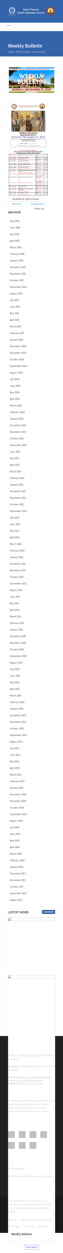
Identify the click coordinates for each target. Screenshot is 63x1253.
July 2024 (14, 379)
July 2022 (14, 517)
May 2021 (14, 603)
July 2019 (14, 748)
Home (10, 52)
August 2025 (16, 293)
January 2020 (16, 708)
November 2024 (18, 352)
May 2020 (14, 682)
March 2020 (15, 695)
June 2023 (15, 451)
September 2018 (18, 814)
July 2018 (14, 827)
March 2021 (15, 616)
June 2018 (15, 834)
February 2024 (17, 412)
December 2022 (18, 491)
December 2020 (18, 636)
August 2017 (16, 899)
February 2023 (17, 478)
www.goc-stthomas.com (30, 1083)
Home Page (29, 1226)
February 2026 (17, 254)
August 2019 (16, 741)
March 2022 (15, 544)
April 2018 (14, 847)
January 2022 (16, 557)
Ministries (43, 1226)
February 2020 (17, 702)
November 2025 (18, 273)
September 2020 (18, 656)
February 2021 (17, 623)
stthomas (16, 203)
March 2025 (15, 326)
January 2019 (16, 787)
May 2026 (14, 234)
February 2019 (17, 781)
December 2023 (18, 425)
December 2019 (18, 715)
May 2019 (14, 761)
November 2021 (18, 570)
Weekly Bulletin (21, 1234)
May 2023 (14, 458)
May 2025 (14, 313)
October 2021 (17, 577)
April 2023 (14, 464)
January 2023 (16, 484)
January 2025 (16, 339)
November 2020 (18, 642)
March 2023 (15, 471)
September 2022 (18, 511)
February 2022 (17, 550)
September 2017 (18, 893)
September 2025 (18, 286)
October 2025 (17, 280)
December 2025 (18, 267)
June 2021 (15, 596)
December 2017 (18, 873)
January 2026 (16, 260)
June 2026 (15, 227)
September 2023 (18, 445)
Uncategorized (22, 52)
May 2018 (14, 840)
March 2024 (15, 405)
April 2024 (14, 399)
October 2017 (17, 886)
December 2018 (18, 794)
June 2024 (15, 385)
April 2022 (14, 537)
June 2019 (15, 754)
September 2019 (18, 735)
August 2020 (16, 662)
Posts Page (13, 1226)
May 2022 (14, 530)
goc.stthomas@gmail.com (29, 1080)
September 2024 (18, 366)
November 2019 (18, 722)
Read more (31, 1247)
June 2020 (15, 675)
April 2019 (14, 768)
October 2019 (17, 728)
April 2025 (14, 319)
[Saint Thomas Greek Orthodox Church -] (31, 14)
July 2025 (14, 300)
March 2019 (15, 774)
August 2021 (16, 590)
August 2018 (16, 820)
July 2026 (14, 221)
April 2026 (14, 240)
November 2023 (18, 431)
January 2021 (16, 629)
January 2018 (16, 867)
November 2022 (18, 497)
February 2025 (17, 333)
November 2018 (18, 801)
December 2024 (18, 346)
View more (48, 912)
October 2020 (17, 649)
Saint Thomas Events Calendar (36, 1219)
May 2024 (14, 392)
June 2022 (15, 524)
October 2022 (17, 504)
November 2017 (18, 880)
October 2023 (17, 438)
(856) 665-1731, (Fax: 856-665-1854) (33, 1077)
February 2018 (17, 860)
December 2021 (18, 563)
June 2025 (15, 306)
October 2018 (17, 807)
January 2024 (16, 418)
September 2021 (18, 583)
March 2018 (15, 853)
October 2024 (17, 359)
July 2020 (14, 669)
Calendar (12, 1219)
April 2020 (14, 689)
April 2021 (14, 609)
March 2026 (15, 247)
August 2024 (16, 372)
